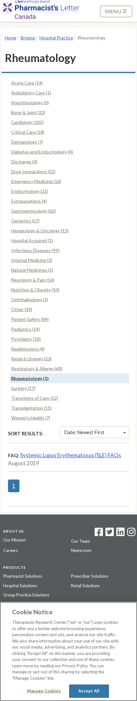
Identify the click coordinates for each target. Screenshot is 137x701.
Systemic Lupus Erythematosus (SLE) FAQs (70, 455)
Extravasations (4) (29, 201)
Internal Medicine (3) (31, 260)
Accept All (88, 690)
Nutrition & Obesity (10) (35, 289)
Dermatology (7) (27, 142)
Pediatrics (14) (25, 329)
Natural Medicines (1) (32, 270)
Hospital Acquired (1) (32, 240)
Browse (28, 37)
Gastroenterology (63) (33, 211)
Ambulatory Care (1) (31, 92)
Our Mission (14, 539)
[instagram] (131, 533)
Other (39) (21, 309)
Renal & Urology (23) (31, 358)
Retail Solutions (85, 585)
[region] (68, 651)
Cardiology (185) (27, 122)
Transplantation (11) (31, 408)
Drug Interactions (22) (33, 171)
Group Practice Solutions (26, 594)
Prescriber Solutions (89, 576)
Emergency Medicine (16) (36, 181)
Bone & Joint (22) (28, 112)
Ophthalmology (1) (29, 299)
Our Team (80, 541)
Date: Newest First (84, 432)
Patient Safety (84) (30, 319)
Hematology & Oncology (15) (39, 230)
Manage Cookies (44, 690)
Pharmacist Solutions (22, 576)
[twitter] (109, 533)
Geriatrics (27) (25, 220)
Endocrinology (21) (29, 191)
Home (10, 37)
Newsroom (81, 550)
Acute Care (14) (27, 82)
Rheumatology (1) (30, 378)
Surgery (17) (23, 388)
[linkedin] (120, 533)
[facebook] (99, 533)
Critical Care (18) (27, 132)
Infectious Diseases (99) (35, 250)
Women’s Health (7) (30, 417)
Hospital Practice (56, 37)
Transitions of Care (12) (34, 398)
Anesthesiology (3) (30, 102)
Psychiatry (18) (26, 339)
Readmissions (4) (28, 348)
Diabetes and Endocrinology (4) (42, 151)
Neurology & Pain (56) (32, 279)
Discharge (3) (24, 161)
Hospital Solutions (20, 585)
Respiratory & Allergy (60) (36, 368)
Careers (10, 550)
